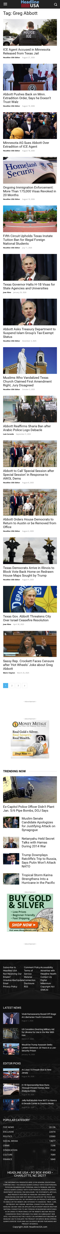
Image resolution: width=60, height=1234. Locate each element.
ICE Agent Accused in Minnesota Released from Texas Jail (26, 51)
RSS (26, 986)
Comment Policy (32, 967)
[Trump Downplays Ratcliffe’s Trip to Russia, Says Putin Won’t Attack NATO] (11, 858)
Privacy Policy (10, 986)
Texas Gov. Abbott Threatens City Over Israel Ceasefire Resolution (27, 618)
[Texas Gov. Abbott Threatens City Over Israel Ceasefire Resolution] (30, 599)
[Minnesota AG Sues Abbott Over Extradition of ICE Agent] (30, 125)
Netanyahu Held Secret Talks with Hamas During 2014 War (38, 842)
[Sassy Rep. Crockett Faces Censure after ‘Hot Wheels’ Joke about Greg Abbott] (30, 644)
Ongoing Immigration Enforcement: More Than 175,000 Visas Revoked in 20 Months (29, 191)
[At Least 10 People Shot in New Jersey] (11, 1074)
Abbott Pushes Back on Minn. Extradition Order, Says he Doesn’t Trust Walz (27, 98)
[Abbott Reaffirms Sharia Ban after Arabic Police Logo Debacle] (30, 409)
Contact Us (46, 977)
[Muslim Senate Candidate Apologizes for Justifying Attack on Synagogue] (11, 822)
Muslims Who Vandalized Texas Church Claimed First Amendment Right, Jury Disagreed (27, 381)
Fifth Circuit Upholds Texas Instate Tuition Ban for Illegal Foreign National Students (28, 239)
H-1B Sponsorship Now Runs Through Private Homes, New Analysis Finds (36, 1088)
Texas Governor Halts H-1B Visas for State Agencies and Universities (29, 286)
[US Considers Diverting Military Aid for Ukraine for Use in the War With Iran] (11, 1033)
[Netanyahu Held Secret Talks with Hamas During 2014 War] (11, 842)
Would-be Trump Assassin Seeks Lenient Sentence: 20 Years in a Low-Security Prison (39, 1047)
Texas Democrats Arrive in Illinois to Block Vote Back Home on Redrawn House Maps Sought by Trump (28, 571)
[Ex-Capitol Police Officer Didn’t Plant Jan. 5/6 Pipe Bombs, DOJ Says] (30, 789)
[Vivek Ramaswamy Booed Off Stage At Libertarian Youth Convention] (11, 1018)
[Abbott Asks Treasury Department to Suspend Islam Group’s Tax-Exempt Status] (30, 312)
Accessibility (46, 967)
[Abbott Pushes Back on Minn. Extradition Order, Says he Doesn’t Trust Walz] (30, 77)
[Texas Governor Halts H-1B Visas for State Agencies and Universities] (30, 267)
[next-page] (24, 685)
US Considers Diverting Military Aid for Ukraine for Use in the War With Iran (38, 1032)
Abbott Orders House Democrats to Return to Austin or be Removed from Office (29, 523)
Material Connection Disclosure (29, 980)
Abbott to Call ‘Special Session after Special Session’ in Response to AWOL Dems (28, 474)
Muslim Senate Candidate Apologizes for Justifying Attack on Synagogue (38, 824)
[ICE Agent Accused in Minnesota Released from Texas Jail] (30, 32)
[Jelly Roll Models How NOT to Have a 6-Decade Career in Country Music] (11, 1104)
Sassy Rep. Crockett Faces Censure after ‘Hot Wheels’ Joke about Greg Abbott (28, 665)
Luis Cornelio (8, 434)
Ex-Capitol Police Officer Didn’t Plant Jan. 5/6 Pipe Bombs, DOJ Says (28, 808)
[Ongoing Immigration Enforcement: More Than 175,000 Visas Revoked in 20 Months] (30, 170)
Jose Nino (7, 292)
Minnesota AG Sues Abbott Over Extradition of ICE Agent (26, 144)
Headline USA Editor (11, 57)
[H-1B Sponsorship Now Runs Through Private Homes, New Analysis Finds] (11, 1089)
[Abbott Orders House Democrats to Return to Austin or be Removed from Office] (30, 502)
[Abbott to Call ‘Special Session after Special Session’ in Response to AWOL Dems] (30, 453)
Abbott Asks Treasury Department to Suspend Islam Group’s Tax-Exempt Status (29, 333)
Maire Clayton (9, 673)
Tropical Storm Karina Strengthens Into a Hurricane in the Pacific (38, 879)
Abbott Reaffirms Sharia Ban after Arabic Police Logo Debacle (27, 428)
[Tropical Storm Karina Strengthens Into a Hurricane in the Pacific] (11, 879)
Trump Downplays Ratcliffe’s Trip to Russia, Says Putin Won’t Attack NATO (39, 860)
